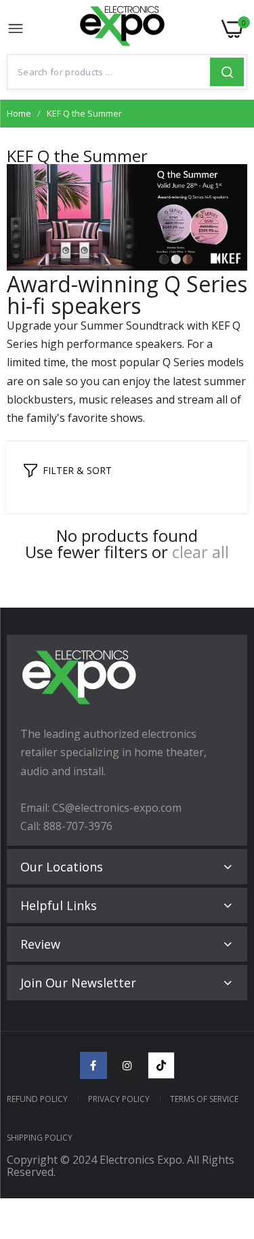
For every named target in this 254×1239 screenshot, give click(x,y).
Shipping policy (39, 1137)
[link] (227, 1127)
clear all (200, 552)
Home (19, 113)
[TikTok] (161, 1065)
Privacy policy (119, 1099)
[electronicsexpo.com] (123, 29)
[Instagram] (127, 1065)
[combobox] (109, 72)
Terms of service (204, 1099)
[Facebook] (93, 1065)
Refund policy (37, 1099)
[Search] (227, 72)
